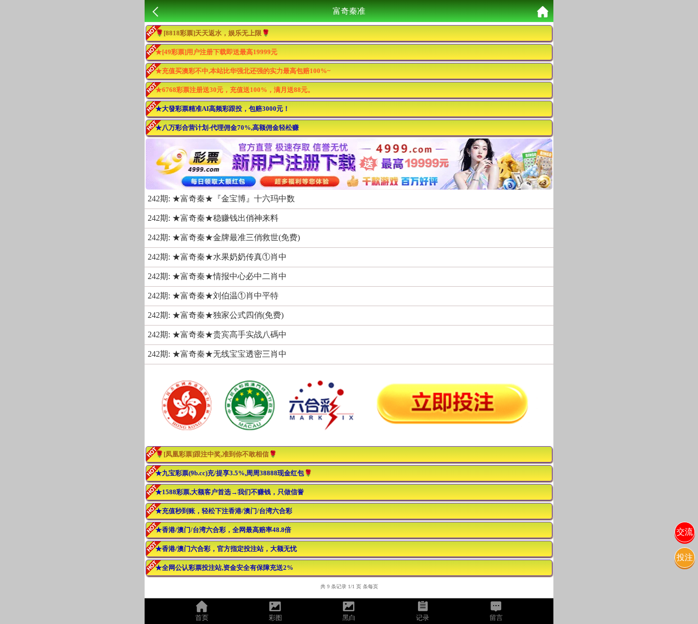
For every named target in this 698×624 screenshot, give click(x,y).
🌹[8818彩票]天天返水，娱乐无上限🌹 (212, 33)
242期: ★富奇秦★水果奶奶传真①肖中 (217, 256)
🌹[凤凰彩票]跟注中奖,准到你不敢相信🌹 (216, 454)
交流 (685, 531)
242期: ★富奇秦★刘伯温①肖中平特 (213, 295)
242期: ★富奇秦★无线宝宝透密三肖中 (217, 354)
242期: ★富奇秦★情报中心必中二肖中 (217, 276)
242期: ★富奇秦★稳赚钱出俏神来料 (213, 218)
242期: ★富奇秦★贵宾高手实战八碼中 (217, 334)
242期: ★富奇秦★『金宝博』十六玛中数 (221, 198)
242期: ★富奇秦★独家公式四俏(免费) (216, 315)
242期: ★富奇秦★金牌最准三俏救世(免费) (224, 237)
